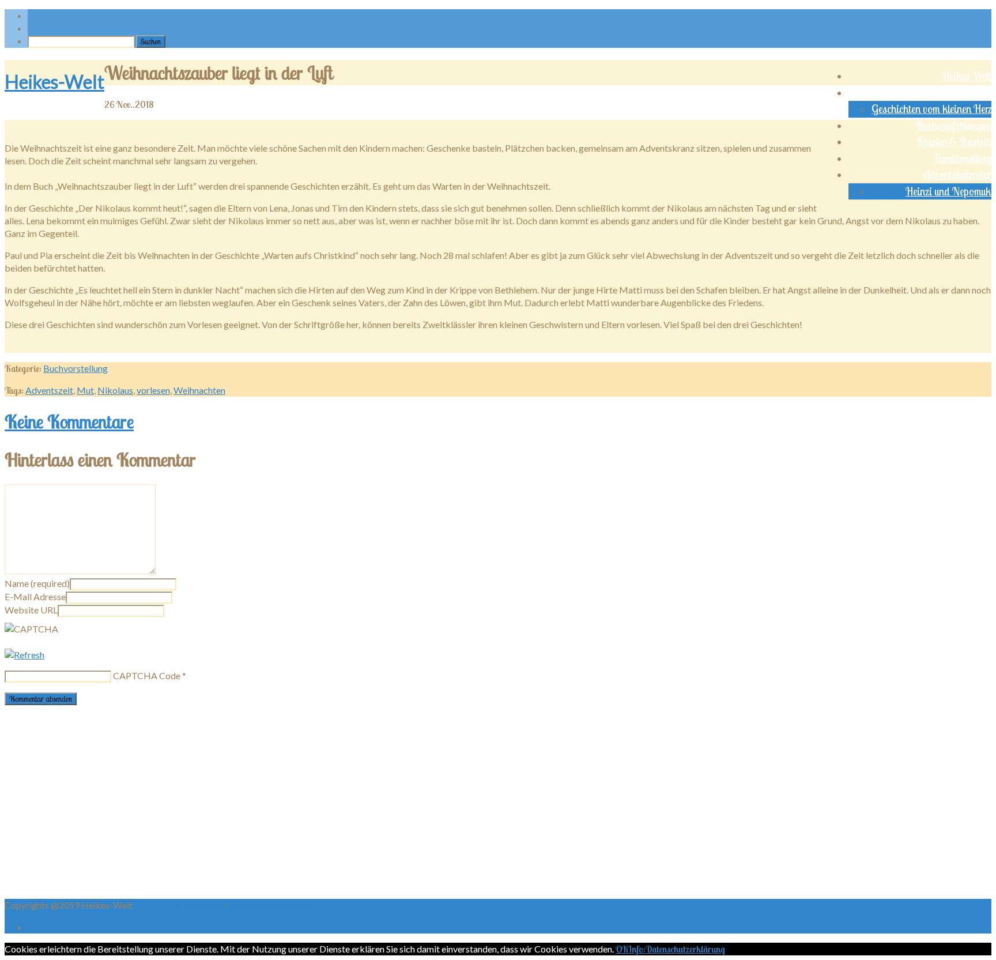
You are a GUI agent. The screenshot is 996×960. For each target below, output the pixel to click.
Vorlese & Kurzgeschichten (937, 93)
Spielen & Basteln (954, 142)
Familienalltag (962, 158)
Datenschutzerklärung (272, 904)
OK (622, 949)
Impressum (200, 904)
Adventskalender (957, 175)
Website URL (31, 609)
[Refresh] (24, 654)
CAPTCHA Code (146, 675)
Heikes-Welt (54, 81)
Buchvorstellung (75, 368)
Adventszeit (49, 390)
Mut (85, 390)
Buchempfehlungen (953, 126)
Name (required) (37, 583)
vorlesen (153, 390)
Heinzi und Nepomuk (948, 191)
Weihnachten (199, 390)
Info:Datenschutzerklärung (676, 949)
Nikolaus (115, 390)
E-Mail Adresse (35, 596)
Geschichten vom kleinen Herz (931, 109)
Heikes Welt (966, 76)
